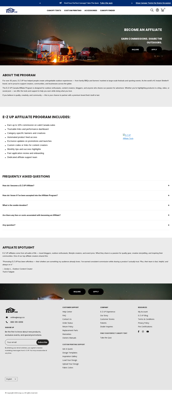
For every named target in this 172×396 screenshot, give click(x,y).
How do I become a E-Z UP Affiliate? (86, 185)
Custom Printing (72, 10)
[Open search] (152, 10)
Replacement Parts (70, 330)
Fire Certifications (145, 326)
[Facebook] (138, 332)
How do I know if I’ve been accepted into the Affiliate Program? (86, 195)
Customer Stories (107, 319)
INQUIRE (135, 49)
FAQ (64, 315)
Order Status (67, 323)
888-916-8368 (16, 322)
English (9, 379)
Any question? (86, 225)
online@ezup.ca (17, 317)
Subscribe (42, 342)
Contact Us (67, 319)
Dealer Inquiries (106, 326)
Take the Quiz (106, 337)
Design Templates (69, 352)
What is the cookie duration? (86, 205)
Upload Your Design (70, 364)
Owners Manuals (69, 338)
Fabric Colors (67, 367)
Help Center (67, 311)
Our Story (104, 315)
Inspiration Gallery (69, 356)
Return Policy (67, 326)
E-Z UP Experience (107, 311)
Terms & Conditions (146, 319)
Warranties (66, 334)
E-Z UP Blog (143, 315)
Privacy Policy (143, 323)
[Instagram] (143, 332)
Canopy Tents (54, 10)
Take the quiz (106, 3)
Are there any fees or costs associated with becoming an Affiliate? (86, 215)
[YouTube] (148, 332)
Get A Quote (67, 349)
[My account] (157, 10)
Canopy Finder (107, 10)
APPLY (154, 49)
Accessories (90, 10)
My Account (143, 311)
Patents (103, 323)
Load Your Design (69, 360)
